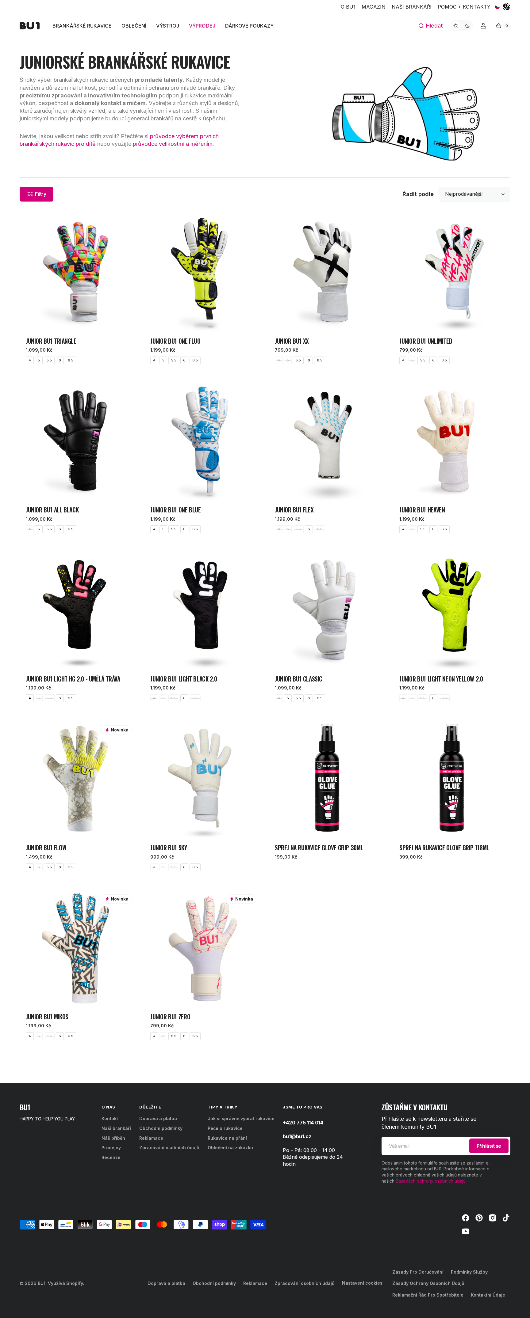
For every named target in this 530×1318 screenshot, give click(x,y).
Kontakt (110, 1118)
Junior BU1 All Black (52, 510)
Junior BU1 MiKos (47, 1017)
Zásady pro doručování (418, 1272)
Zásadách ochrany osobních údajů (431, 1181)
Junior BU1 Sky (168, 848)
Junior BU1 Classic (298, 679)
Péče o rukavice (225, 1128)
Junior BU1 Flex (294, 510)
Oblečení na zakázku (230, 1147)
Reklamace (151, 1138)
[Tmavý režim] (461, 25)
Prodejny (111, 1147)
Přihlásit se (489, 1146)
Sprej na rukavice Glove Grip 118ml (444, 848)
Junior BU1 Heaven (422, 510)
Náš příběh (113, 1138)
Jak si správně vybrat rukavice (241, 1118)
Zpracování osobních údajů (169, 1147)
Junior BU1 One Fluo (175, 341)
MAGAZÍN (374, 7)
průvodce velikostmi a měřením (173, 144)
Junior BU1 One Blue (175, 510)
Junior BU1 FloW (46, 848)
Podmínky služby (469, 1272)
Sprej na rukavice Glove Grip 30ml (319, 848)
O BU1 (348, 7)
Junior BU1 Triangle (51, 341)
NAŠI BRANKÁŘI (412, 7)
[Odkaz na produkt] (78, 292)
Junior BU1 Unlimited (425, 341)
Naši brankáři (116, 1128)
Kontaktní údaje (488, 1294)
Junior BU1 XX (292, 341)
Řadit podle (418, 194)
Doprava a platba (158, 1118)
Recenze (111, 1157)
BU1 (41, 1283)
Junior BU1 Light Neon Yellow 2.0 (441, 679)
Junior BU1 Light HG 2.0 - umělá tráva (73, 679)
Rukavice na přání (227, 1138)
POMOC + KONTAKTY (464, 7)
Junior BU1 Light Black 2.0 (183, 679)
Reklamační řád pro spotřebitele (427, 1294)
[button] (430, 25)
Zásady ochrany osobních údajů (428, 1283)
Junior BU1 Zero (170, 1017)
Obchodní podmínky (160, 1128)
